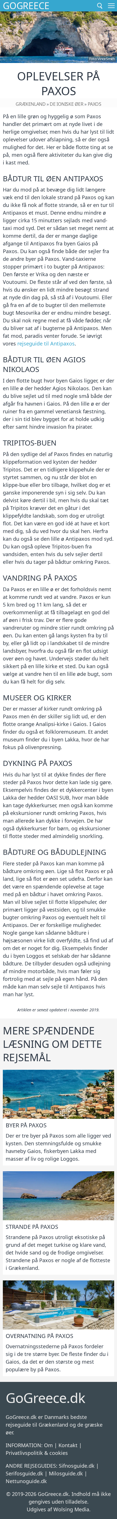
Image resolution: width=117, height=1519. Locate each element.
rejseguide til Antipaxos (46, 343)
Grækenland (30, 104)
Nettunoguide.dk (26, 1481)
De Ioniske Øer (66, 104)
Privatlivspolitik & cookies (37, 1452)
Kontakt (68, 1445)
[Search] (100, 5)
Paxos (94, 104)
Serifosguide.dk (24, 1473)
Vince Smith (106, 58)
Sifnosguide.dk (77, 1465)
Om (48, 1445)
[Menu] (111, 5)
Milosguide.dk (66, 1473)
